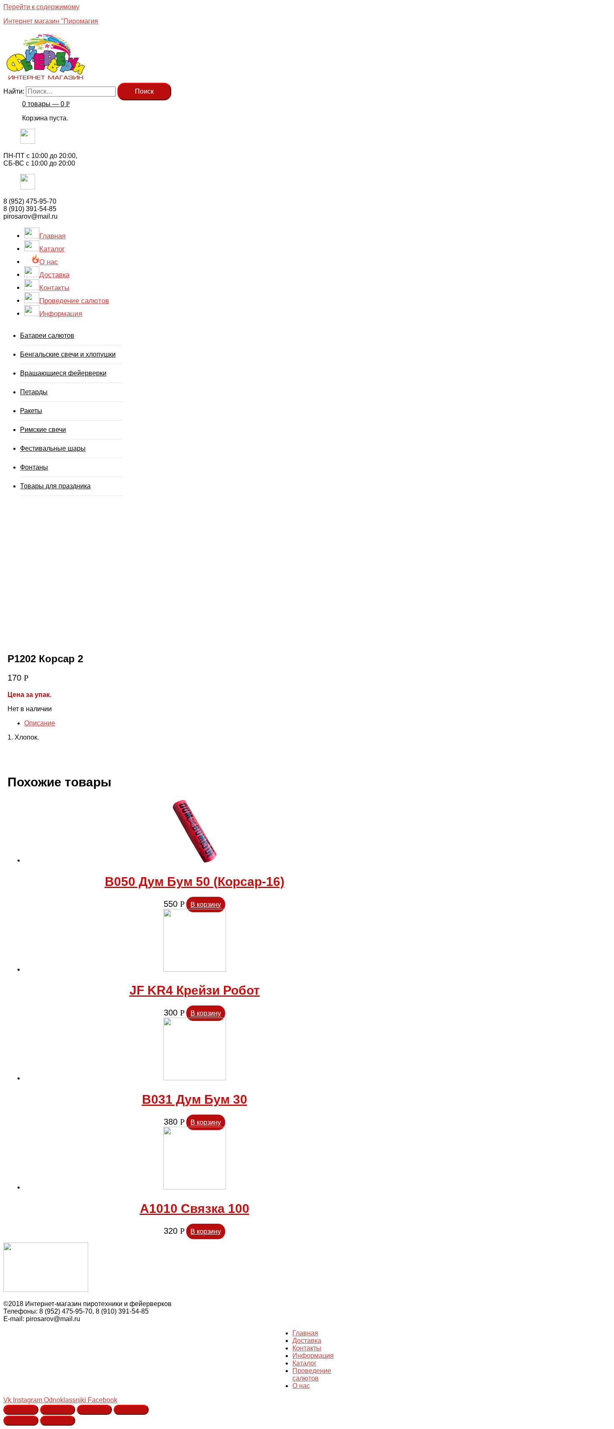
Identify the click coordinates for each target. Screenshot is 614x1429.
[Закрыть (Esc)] (20, 1410)
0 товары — (46, 103)
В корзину (205, 904)
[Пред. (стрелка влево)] (20, 1421)
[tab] (194, 723)
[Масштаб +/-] (131, 1410)
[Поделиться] (57, 1410)
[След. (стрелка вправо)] (57, 1421)
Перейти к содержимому (41, 6)
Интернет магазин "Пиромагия (50, 21)
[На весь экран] (94, 1410)
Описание (39, 723)
